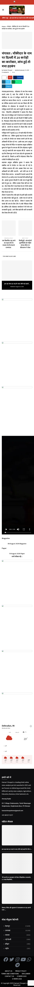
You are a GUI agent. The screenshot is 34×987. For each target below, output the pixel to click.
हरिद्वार (17, 944)
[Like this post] (10, 77)
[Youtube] (23, 959)
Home (4, 26)
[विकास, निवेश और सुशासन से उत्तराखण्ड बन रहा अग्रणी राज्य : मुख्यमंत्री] (17, 893)
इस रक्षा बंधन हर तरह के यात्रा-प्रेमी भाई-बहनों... (17, 284)
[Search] (31, 10)
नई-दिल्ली (17, 939)
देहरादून (17, 926)
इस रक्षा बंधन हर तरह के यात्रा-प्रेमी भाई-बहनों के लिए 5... (17, 849)
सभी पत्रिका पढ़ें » (17, 556)
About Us (8, 971)
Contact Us (9, 976)
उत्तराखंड (17, 930)
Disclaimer (26, 974)
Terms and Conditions (10, 974)
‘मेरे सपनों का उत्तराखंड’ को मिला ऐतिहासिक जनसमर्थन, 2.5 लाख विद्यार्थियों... (16, 878)
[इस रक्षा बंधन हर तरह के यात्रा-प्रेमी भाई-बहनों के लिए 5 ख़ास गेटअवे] (17, 270)
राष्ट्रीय (17, 948)
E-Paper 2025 (21, 976)
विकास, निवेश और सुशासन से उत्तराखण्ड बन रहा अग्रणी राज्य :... (16, 908)
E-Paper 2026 (17, 979)
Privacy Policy (20, 971)
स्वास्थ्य (17, 935)
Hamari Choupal (7, 70)
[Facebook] (5, 959)
